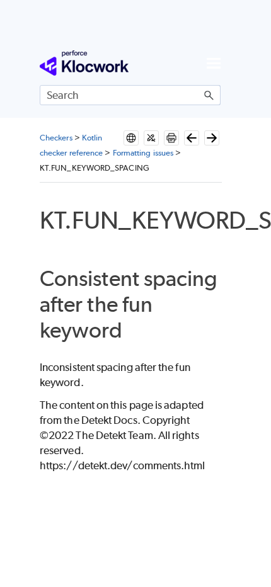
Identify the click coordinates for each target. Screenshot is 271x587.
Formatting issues (143, 152)
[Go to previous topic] (191, 137)
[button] (209, 95)
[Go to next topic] (211, 137)
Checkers (56, 137)
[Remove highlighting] (151, 137)
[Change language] (131, 137)
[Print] (171, 137)
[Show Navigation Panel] (214, 63)
